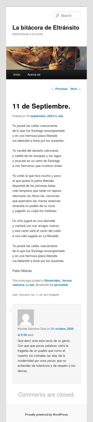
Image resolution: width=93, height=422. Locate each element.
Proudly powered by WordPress (46, 414)
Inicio (16, 74)
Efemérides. (52, 280)
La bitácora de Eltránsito (45, 27)
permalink (61, 285)
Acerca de (34, 74)
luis (60, 116)
